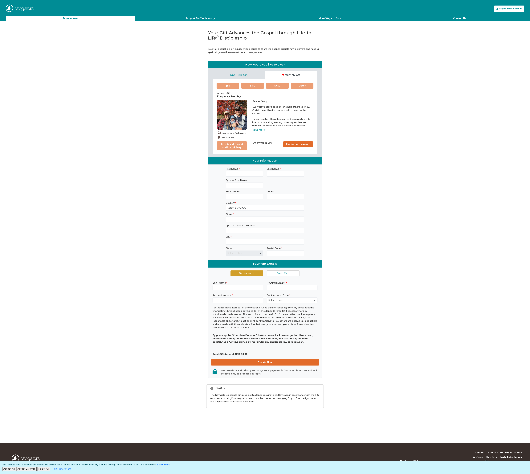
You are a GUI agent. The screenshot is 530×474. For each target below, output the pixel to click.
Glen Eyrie (492, 457)
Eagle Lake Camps (511, 457)
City (228, 237)
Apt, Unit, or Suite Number (240, 225)
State (229, 248)
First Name (233, 169)
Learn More (163, 464)
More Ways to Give (330, 18)
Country (231, 203)
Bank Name (220, 282)
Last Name (274, 169)
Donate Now (70, 18)
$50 (228, 85)
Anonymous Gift (262, 143)
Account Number (223, 295)
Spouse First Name (236, 180)
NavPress (477, 457)
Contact (479, 452)
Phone (270, 191)
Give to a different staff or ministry (232, 146)
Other (302, 85)
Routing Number (277, 282)
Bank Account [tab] (247, 273)
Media (518, 452)
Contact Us (459, 18)
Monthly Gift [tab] (292, 74)
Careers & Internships (499, 452)
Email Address (234, 191)
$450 (277, 85)
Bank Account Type (278, 295)
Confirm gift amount (298, 144)
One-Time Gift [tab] (238, 74)
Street (230, 214)
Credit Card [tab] (283, 273)
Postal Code (274, 248)
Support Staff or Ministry (200, 18)
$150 (252, 85)
